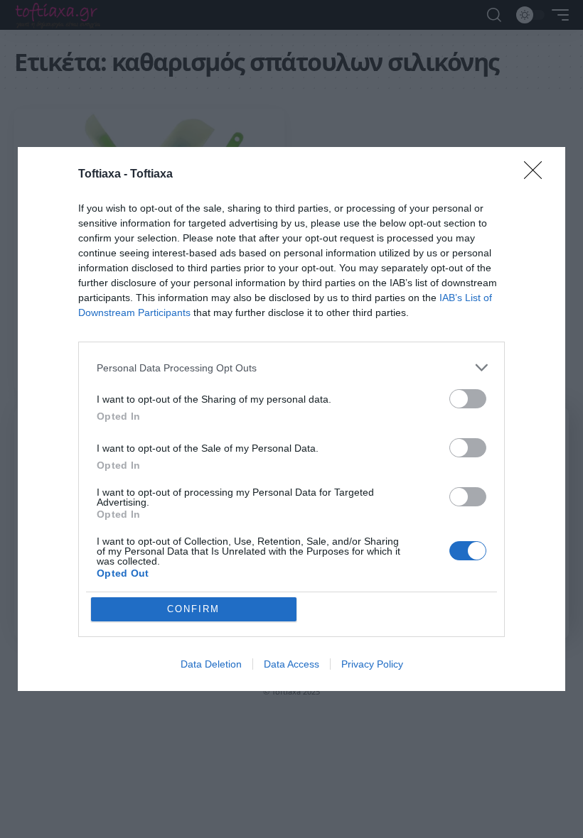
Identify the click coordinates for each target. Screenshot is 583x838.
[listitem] (291, 367)
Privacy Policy (372, 664)
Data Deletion (211, 664)
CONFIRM (193, 609)
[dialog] (291, 419)
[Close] (537, 174)
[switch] (467, 398)
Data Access (291, 664)
